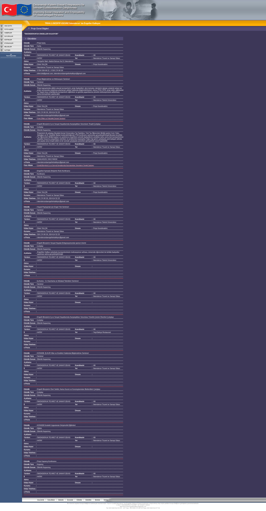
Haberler (61, 499)
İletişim (106, 499)
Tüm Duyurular (11, 55)
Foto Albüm (51, 499)
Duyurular (70, 499)
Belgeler (97, 499)
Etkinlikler (88, 499)
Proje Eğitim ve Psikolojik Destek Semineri (51, 118)
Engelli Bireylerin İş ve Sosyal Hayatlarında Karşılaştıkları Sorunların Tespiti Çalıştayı (65, 165)
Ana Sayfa (40, 499)
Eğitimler (79, 499)
